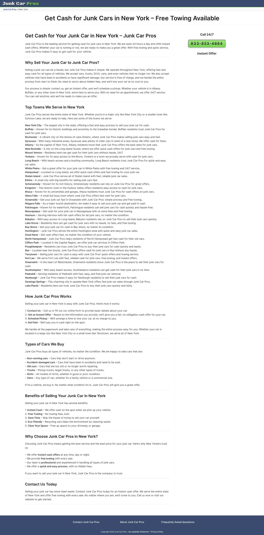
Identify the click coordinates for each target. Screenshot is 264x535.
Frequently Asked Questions (177, 522)
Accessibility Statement (138, 532)
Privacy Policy (157, 532)
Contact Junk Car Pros (86, 522)
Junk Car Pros (9, 9)
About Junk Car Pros (132, 522)
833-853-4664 (207, 43)
